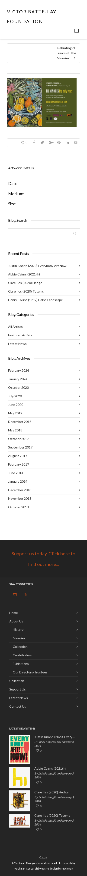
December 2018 (19, 422)
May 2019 (15, 413)
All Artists (15, 327)
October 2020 (18, 387)
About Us (16, 621)
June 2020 (15, 405)
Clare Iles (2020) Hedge (25, 283)
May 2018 (15, 430)
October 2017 (18, 439)
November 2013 (19, 498)
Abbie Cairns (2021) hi (24, 274)
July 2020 (15, 396)
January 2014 (17, 481)
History (18, 629)
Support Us (17, 689)
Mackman (67, 868)
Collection (20, 647)
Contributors (22, 655)
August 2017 (17, 456)
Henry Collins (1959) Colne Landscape (35, 300)
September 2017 (20, 447)
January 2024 (17, 379)
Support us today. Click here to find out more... (43, 559)
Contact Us (17, 706)
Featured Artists (20, 335)
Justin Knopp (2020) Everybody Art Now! (38, 266)
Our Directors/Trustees (30, 672)
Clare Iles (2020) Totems (26, 291)
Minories (19, 638)
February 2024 (18, 370)
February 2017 (18, 464)
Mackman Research (26, 868)
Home (13, 613)
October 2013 (18, 507)
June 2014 (15, 473)
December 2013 (19, 490)
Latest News (17, 344)
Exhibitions (21, 664)
